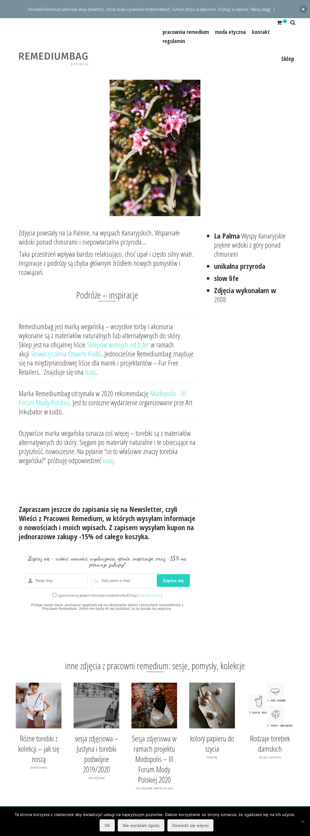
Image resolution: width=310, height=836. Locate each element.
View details (39, 705)
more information (149, 595)
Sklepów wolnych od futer (118, 344)
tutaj (90, 372)
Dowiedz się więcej (190, 825)
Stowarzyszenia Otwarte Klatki (66, 354)
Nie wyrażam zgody (141, 825)
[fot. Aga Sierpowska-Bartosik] (155, 147)
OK (107, 825)
